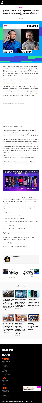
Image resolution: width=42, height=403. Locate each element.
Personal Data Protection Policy (18, 401)
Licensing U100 (6, 395)
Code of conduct (26, 401)
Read (4, 381)
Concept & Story (6, 392)
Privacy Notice (11, 401)
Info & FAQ (5, 369)
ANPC (31, 401)
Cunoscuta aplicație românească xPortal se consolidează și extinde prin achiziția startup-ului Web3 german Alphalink (33, 302)
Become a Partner (6, 394)
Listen (4, 384)
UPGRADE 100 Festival (6, 361)
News (21, 7)
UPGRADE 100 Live (5, 380)
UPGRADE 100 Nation (5, 390)
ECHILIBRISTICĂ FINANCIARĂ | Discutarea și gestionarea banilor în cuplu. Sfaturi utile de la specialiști (33, 326)
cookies (29, 388)
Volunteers (5, 365)
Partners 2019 (5, 367)
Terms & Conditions (5, 401)
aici (11, 242)
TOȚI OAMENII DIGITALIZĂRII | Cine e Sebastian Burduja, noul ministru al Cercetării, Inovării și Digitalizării (13, 273)
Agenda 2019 (5, 366)
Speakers (5, 362)
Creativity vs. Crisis (6, 373)
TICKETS (5, 370)
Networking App (6, 391)
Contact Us (5, 396)
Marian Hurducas (16, 256)
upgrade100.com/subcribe (9, 82)
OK (39, 387)
